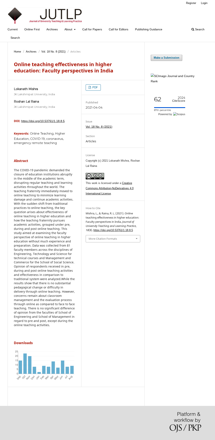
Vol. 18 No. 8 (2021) (53, 51)
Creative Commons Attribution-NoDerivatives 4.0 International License (110, 188)
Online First (32, 29)
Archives (52, 29)
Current (13, 29)
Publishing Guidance (148, 29)
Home (17, 51)
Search (15, 37)
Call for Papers (92, 29)
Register (191, 3)
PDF (95, 87)
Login (204, 3)
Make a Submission (166, 57)
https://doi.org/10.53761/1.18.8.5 (43, 121)
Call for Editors (118, 29)
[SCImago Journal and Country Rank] (176, 81)
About (68, 29)
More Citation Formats (103, 239)
